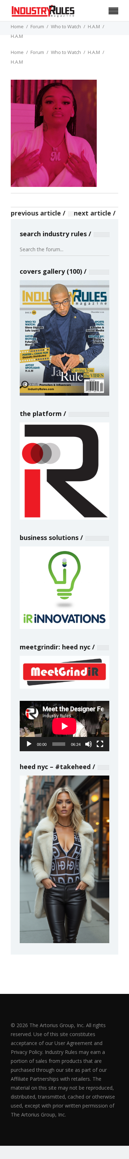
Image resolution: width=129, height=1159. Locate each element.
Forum (37, 26)
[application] (64, 726)
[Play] (29, 744)
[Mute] (88, 744)
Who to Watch (66, 26)
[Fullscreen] (100, 744)
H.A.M (94, 26)
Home (17, 26)
